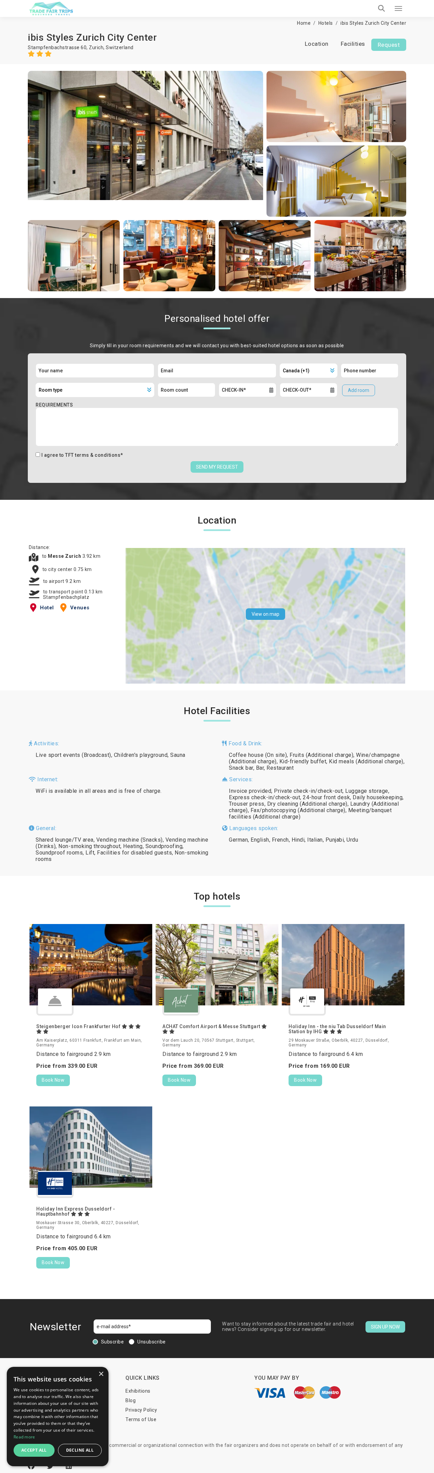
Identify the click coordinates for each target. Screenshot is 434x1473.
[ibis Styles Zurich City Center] (145, 144)
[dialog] (57, 1416)
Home (304, 23)
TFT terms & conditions (92, 455)
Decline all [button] (80, 1450)
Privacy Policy (141, 1410)
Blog (130, 1400)
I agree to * (82, 455)
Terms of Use (140, 1419)
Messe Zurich (65, 556)
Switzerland (120, 47)
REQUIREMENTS (54, 405)
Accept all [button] (34, 1450)
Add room (358, 390)
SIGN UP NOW (385, 1327)
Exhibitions (138, 1391)
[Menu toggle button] (398, 8)
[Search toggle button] (381, 8)
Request (389, 44)
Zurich (96, 47)
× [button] (100, 1374)
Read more (24, 1437)
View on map (265, 614)
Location (317, 43)
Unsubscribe (151, 1341)
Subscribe (112, 1341)
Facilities (353, 43)
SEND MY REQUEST (217, 467)
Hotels (325, 23)
